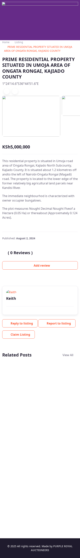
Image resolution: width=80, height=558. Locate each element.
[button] (40, 34)
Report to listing (59, 323)
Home (5, 42)
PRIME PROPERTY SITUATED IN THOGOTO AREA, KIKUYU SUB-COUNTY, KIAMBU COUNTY (59, 406)
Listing (19, 42)
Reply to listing (22, 323)
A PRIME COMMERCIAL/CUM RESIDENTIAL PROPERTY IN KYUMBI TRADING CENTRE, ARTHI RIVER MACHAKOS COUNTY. (37, 503)
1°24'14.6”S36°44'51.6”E (20, 83)
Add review (41, 265)
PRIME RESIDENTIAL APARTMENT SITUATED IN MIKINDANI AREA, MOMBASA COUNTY (20, 408)
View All (68, 355)
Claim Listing (20, 334)
